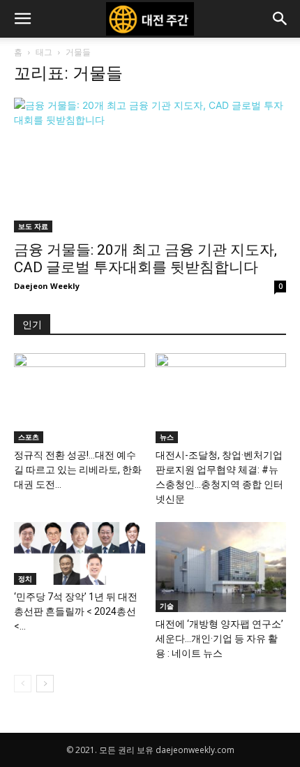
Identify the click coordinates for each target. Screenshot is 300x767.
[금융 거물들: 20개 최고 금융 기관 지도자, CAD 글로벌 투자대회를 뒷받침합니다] (150, 165)
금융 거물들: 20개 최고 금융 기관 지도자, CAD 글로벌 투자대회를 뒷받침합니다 (145, 258)
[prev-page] (22, 683)
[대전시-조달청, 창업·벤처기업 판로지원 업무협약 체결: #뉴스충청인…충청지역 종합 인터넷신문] (221, 398)
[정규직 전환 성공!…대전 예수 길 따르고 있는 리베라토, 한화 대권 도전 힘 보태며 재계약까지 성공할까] (79, 398)
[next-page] (45, 683)
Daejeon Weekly (47, 286)
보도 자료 (33, 226)
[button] (22, 19)
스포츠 (28, 437)
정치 (25, 578)
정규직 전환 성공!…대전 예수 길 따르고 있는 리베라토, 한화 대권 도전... (78, 469)
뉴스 (167, 437)
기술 (167, 606)
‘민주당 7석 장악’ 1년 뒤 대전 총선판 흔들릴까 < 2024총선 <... (75, 611)
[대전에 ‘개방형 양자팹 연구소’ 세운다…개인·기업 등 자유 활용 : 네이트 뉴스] (221, 567)
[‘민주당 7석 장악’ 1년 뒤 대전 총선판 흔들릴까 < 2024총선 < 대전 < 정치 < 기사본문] (79, 553)
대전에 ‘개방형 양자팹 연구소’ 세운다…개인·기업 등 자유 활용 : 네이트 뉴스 (219, 638)
